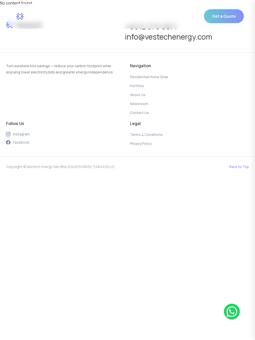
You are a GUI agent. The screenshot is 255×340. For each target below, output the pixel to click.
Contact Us (191, 16)
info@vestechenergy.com (168, 37)
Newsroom (163, 16)
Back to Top (239, 166)
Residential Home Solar (73, 16)
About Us (136, 16)
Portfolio (111, 16)
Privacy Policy (141, 143)
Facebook (21, 142)
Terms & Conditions (146, 134)
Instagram (21, 134)
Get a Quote (224, 16)
